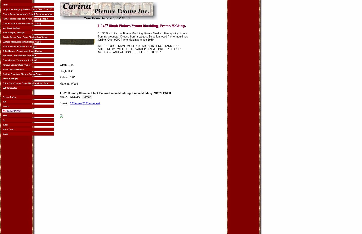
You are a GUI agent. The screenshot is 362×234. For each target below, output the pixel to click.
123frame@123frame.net (85, 103)
